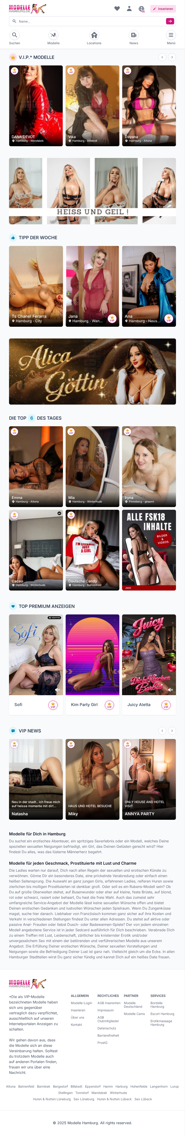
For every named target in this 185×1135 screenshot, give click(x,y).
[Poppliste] (117, 8)
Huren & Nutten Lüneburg (52, 1099)
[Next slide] (172, 57)
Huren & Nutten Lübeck (114, 1099)
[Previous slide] (162, 57)
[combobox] (92, 21)
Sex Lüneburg (84, 1099)
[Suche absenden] (170, 21)
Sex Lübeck (143, 1099)
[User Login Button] (129, 8)
